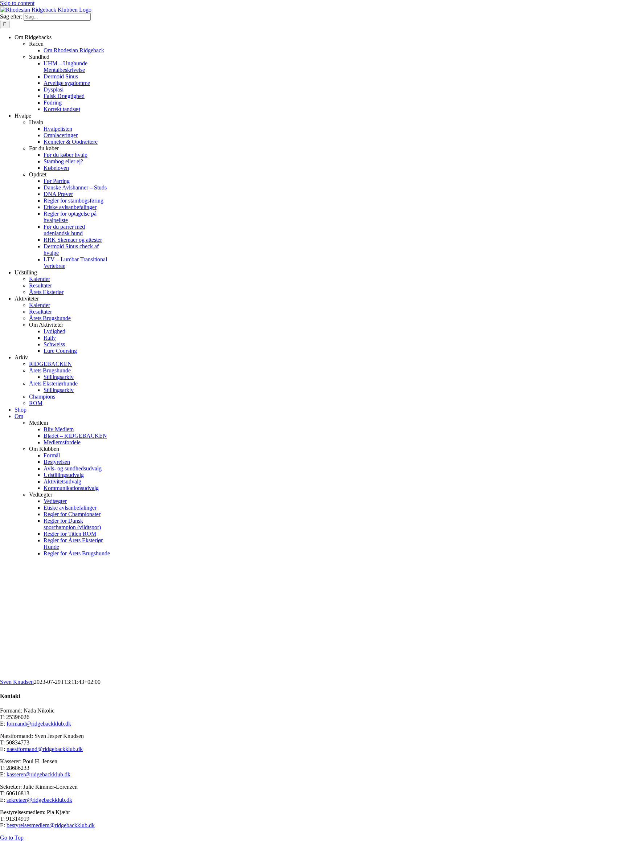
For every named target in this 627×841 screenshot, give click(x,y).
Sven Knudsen (17, 682)
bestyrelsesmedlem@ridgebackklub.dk (51, 825)
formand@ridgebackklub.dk (39, 723)
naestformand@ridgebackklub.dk (45, 749)
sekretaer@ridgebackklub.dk (39, 800)
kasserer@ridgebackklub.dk (38, 774)
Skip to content (17, 3)
